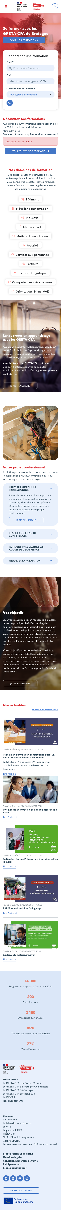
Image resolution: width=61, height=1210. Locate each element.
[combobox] (30, 81)
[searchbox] (30, 81)
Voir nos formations (24, 40)
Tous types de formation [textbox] (23, 94)
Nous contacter (21, 1190)
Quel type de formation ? (21, 88)
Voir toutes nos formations (30, 151)
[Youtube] (20, 1178)
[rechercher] (10, 103)
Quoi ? (10, 62)
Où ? (9, 75)
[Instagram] (27, 1178)
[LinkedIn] (13, 1178)
